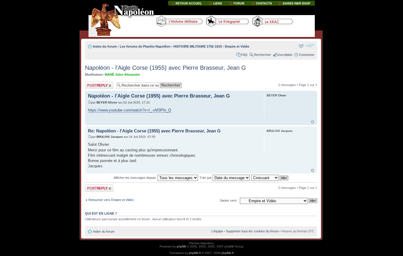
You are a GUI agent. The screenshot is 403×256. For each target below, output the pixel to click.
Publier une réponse (93, 85)
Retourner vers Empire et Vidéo (111, 200)
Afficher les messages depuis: (136, 177)
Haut (312, 122)
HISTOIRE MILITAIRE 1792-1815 (197, 46)
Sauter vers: (228, 200)
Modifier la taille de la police (310, 45)
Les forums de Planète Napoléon (145, 46)
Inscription (285, 54)
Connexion (306, 54)
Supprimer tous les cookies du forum (252, 231)
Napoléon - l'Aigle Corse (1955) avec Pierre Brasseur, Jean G (165, 67)
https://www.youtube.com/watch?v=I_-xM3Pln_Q (129, 110)
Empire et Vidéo (237, 46)
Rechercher (262, 54)
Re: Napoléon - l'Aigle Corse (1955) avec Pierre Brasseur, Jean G (154, 130)
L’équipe (217, 231)
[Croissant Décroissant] (270, 177)
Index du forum (105, 46)
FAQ (244, 54)
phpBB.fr (195, 253)
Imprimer (301, 45)
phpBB (181, 246)
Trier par (206, 177)
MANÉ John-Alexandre (122, 74)
